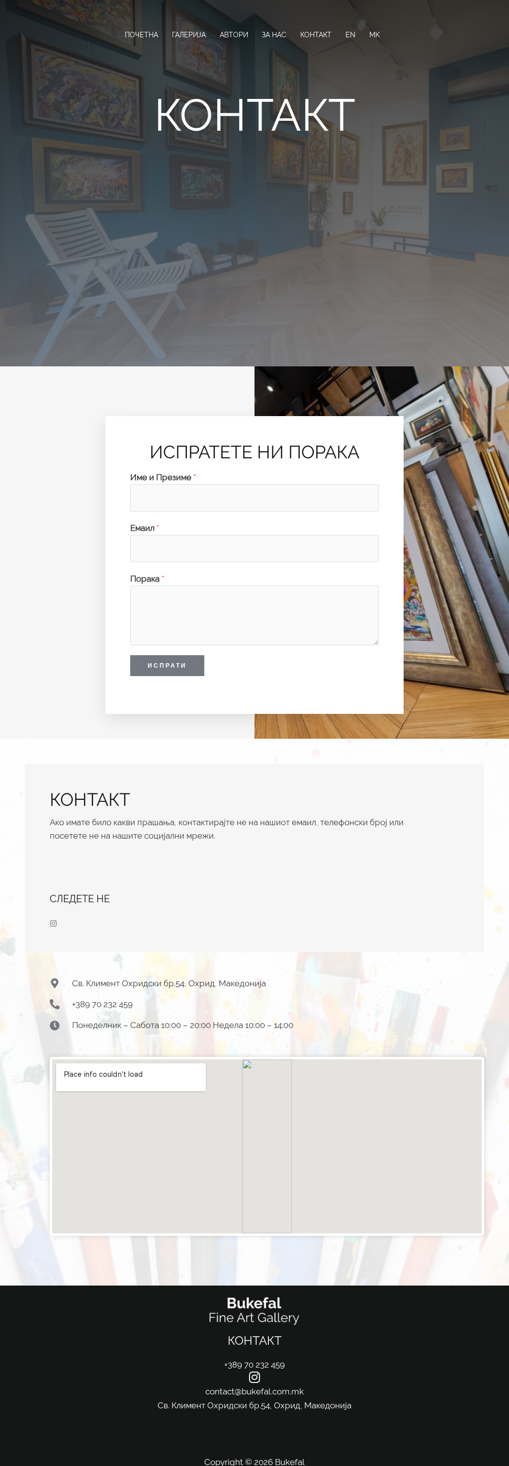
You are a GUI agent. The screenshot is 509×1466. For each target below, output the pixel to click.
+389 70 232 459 (254, 1365)
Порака (147, 579)
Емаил (144, 528)
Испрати (167, 665)
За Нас (274, 35)
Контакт (316, 35)
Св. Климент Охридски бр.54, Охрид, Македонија (254, 1405)
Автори (234, 35)
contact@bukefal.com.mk (254, 1391)
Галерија (189, 35)
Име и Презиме (163, 477)
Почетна (141, 35)
